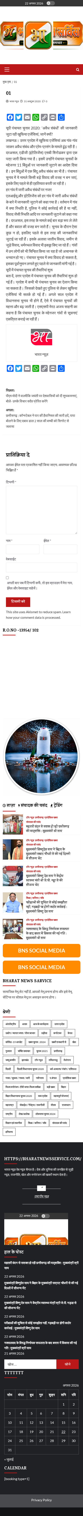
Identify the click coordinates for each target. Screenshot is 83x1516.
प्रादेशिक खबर (51, 817)
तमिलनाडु (53, 1060)
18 (21, 1432)
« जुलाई (8, 1459)
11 (21, 1422)
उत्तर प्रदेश (59, 1024)
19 (31, 1432)
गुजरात (9, 1051)
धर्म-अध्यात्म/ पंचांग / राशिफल (63, 1069)
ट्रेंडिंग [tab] (57, 806)
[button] (6, 69)
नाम (9, 540)
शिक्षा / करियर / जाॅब (35, 898)
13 (41, 1422)
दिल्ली (8, 1069)
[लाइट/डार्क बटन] (50, 3)
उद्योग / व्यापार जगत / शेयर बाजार (20, 1033)
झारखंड (25, 1060)
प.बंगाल (53, 1078)
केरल (70, 1033)
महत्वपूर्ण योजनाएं (61, 1096)
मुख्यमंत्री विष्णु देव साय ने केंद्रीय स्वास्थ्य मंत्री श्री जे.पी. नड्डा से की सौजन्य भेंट (44, 881)
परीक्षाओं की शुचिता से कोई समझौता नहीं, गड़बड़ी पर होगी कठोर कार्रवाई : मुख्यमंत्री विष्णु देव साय (46, 907)
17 (10, 1432)
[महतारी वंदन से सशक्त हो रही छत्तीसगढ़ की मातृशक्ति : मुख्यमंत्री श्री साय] (13, 824)
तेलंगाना (67, 1060)
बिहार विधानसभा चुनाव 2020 (19, 1096)
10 (10, 1422)
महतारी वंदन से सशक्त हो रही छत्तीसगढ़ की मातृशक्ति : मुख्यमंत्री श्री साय (47, 829)
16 (74, 1422)
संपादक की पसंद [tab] (33, 806)
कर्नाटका (57, 1033)
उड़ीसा (44, 1033)
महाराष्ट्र (10, 1105)
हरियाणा (9, 1131)
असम (24, 1024)
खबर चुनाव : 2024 (37, 1042)
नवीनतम (40, 1078)
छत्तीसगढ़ (39, 817)
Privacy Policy (41, 1500)
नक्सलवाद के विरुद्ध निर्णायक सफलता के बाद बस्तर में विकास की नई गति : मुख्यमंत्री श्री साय (47, 934)
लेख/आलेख (24, 1113)
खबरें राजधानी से (59, 1042)
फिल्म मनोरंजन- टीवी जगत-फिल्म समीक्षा (23, 1087)
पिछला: (41, 396)
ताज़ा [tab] (10, 806)
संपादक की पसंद (33, 822)
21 (52, 1432)
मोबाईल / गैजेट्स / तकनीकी (32, 1105)
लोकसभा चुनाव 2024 (45, 1113)
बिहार (63, 1087)
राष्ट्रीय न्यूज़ (41, 1196)
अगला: (40, 418)
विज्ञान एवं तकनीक (14, 1122)
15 (63, 1422)
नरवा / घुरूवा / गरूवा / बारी (18, 1078)
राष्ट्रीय (9, 1113)
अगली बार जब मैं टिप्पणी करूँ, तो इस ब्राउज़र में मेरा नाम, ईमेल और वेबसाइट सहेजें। (40, 585)
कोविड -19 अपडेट (14, 1042)
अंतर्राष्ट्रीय (11, 1024)
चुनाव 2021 (42, 1051)
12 (31, 1422)
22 (63, 1432)
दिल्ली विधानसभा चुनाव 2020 (30, 1069)
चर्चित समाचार (24, 1051)
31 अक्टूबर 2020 (32, 101)
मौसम (53, 1105)
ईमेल (47, 540)
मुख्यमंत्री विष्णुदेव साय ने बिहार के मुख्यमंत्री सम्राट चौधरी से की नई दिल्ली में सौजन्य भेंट (48, 854)
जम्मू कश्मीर (11, 1060)
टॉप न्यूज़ (30, 817)
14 (52, 1422)
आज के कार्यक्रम (40, 1024)
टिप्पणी (11, 482)
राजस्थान (66, 1105)
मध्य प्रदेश (42, 1096)
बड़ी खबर (51, 1087)
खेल (74, 1042)
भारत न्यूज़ (14, 101)
